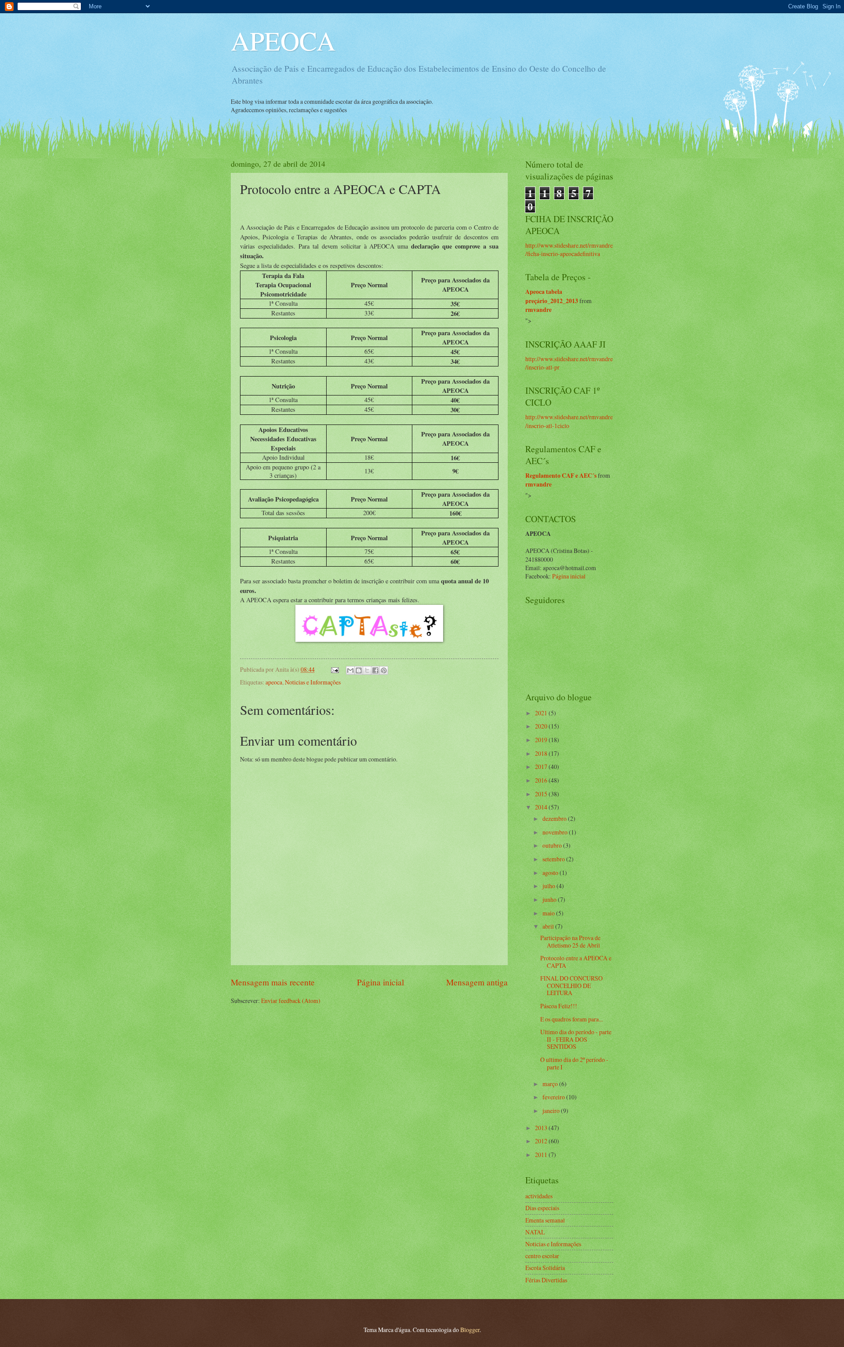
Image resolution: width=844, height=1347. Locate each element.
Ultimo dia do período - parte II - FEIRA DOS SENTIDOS (575, 1039)
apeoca (274, 682)
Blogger (470, 1329)
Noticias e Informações (313, 682)
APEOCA (283, 40)
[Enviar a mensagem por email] (350, 670)
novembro (555, 832)
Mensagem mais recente (273, 982)
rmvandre (538, 309)
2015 (542, 794)
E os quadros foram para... (571, 1019)
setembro (554, 859)
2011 (542, 1154)
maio (549, 913)
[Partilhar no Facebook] (375, 670)
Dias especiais (542, 1208)
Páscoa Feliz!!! (558, 1006)
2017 (542, 766)
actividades (539, 1196)
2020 (542, 726)
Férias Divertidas (546, 1280)
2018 (542, 753)
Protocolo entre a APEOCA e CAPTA (575, 962)
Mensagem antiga (477, 982)
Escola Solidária (545, 1267)
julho (549, 886)
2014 (542, 807)
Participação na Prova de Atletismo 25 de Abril (570, 941)
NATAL (535, 1232)
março (550, 1084)
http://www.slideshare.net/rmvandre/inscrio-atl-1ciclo (569, 421)
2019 (542, 740)
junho (550, 899)
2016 (542, 780)
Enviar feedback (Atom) (290, 1000)
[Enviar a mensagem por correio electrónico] (334, 669)
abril (548, 926)
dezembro (555, 818)
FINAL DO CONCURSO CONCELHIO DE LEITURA (571, 985)
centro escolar (542, 1256)
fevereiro (554, 1097)
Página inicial (380, 982)
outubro (552, 845)
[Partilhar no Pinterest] (383, 670)
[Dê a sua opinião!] (358, 670)
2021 (542, 713)
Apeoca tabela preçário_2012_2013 (551, 296)
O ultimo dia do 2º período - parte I (574, 1063)
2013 (542, 1128)
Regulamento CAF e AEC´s (561, 475)
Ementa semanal (545, 1220)
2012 (542, 1141)
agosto (551, 872)
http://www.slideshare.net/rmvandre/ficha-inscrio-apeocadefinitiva (569, 249)
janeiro (551, 1110)
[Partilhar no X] (367, 670)
